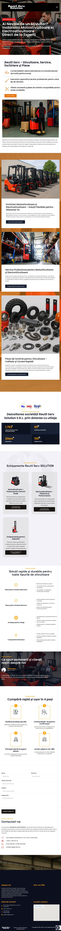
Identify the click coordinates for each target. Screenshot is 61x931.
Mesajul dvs (5, 795)
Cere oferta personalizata (15, 222)
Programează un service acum (15, 286)
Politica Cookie (17, 927)
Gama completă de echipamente (15, 552)
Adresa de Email (6, 780)
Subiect (3, 788)
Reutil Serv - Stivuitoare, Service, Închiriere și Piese (27, 63)
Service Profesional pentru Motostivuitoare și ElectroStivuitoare (29, 271)
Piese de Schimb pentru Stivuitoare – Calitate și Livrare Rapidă (26, 360)
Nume (3, 773)
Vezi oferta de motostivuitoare (15, 507)
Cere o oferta (10, 95)
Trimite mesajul (8, 811)
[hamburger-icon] (57, 7)
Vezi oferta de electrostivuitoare (44, 509)
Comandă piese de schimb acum (16, 374)
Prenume (33, 773)
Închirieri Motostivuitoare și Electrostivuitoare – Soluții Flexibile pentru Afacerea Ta (29, 207)
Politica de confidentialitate (21, 928)
